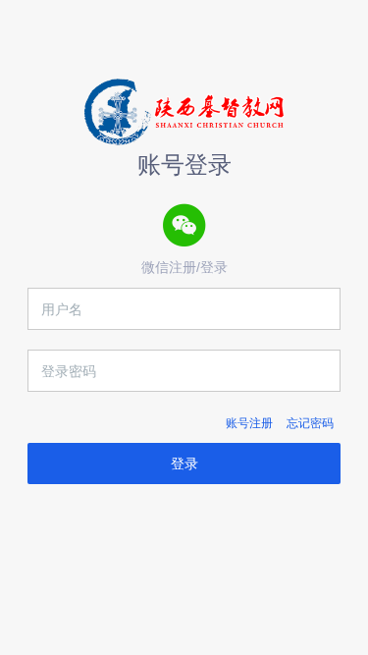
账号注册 (249, 423)
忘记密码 (310, 423)
